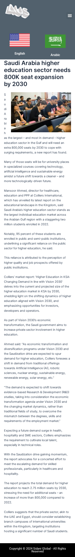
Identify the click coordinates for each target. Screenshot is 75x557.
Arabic (55, 55)
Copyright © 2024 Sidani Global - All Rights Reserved (37, 550)
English (20, 53)
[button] (69, 15)
